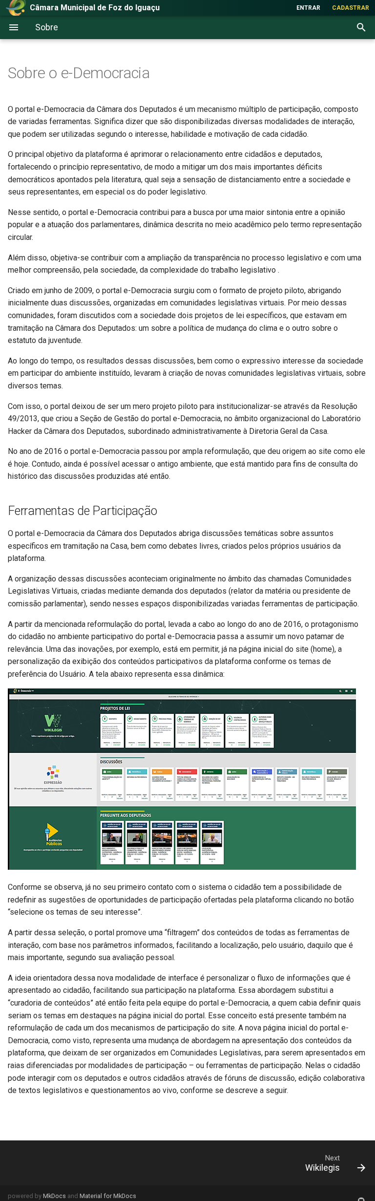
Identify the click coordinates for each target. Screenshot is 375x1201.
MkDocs (54, 1196)
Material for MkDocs (108, 1196)
